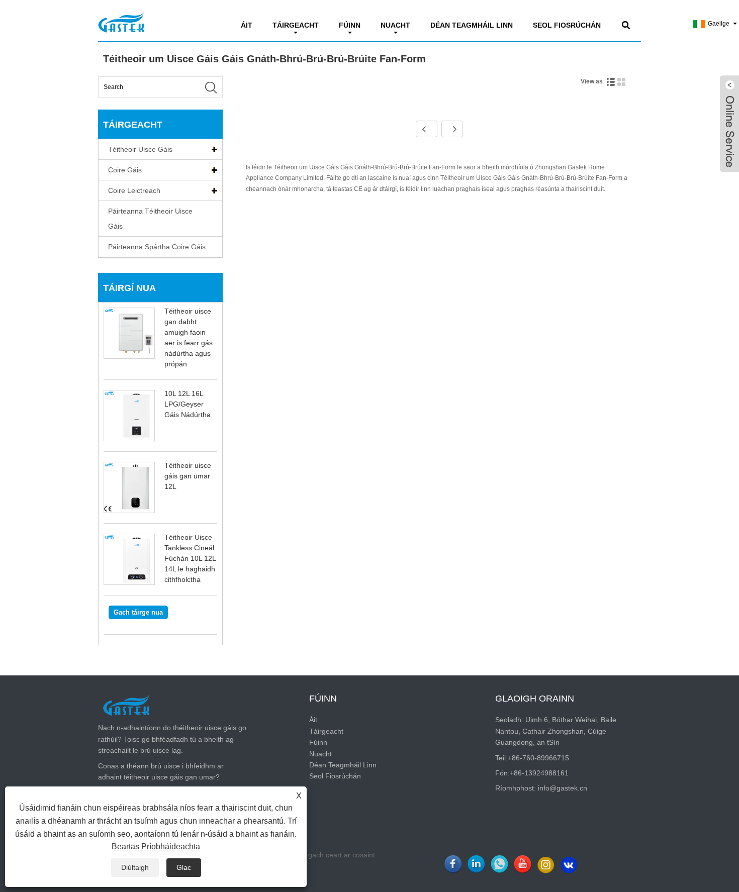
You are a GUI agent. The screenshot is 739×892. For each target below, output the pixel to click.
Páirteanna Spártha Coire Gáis (157, 247)
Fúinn (349, 25)
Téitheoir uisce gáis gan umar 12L (187, 475)
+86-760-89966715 (538, 758)
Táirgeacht (295, 25)
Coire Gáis (125, 170)
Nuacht (395, 25)
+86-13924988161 (539, 773)
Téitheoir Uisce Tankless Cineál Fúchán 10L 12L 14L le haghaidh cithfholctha (190, 558)
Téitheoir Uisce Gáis (140, 149)
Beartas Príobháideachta (156, 846)
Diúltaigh (135, 867)
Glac (183, 867)
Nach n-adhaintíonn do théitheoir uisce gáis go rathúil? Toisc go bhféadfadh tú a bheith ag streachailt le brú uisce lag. (172, 739)
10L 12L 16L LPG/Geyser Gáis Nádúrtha (187, 404)
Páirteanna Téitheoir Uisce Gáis (150, 218)
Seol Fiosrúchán (567, 25)
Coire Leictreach (134, 190)
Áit (246, 25)
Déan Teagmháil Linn (471, 25)
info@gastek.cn (562, 788)
